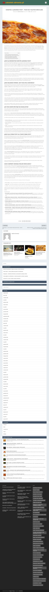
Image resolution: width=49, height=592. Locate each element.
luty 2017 (4, 416)
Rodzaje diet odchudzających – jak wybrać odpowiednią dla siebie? (18, 439)
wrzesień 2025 (5, 318)
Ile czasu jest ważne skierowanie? (8, 487)
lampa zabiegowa (36, 528)
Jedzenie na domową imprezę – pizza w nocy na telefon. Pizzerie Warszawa (18, 204)
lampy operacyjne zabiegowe (38, 530)
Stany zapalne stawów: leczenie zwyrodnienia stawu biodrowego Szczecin (9, 503)
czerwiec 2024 (5, 339)
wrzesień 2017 (5, 400)
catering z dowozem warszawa (39, 500)
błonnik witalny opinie (37, 496)
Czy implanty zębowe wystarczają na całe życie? (8, 496)
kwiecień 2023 (5, 351)
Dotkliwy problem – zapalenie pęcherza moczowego (9, 510)
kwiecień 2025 (5, 330)
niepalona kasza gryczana (38, 543)
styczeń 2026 (5, 309)
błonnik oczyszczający (37, 494)
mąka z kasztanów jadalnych (38, 537)
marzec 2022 (5, 360)
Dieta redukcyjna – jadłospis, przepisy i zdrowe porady (16, 447)
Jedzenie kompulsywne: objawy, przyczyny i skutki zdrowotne (13, 269)
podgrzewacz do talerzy (37, 561)
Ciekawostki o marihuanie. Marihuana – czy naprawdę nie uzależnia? (9, 490)
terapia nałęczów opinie (37, 574)
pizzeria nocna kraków (37, 557)
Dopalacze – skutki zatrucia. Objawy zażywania (8, 493)
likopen (33, 68)
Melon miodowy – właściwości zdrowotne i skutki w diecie (18, 253)
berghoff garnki (36, 489)
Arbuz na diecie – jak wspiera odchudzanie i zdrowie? (15, 462)
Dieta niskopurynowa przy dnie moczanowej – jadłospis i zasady (40, 253)
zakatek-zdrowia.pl (20, 11)
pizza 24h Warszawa (36, 552)
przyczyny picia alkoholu (38, 565)
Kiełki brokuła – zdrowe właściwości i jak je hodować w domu (24, 517)
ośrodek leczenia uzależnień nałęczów (38, 550)
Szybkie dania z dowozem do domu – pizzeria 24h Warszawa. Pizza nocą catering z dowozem (21, 197)
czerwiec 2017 (5, 407)
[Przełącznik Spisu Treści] (18, 53)
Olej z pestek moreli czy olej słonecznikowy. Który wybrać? (16, 454)
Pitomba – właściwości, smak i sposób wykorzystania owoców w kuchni (18, 470)
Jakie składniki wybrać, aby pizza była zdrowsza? (12, 55)
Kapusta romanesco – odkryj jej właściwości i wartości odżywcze (17, 458)
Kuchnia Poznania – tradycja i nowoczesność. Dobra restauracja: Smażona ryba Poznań (20, 207)
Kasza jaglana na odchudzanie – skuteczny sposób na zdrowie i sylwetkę (15, 276)
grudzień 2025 (5, 311)
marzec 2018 (5, 386)
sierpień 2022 (5, 358)
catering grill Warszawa (37, 498)
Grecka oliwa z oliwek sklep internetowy (38, 519)
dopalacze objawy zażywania (38, 507)
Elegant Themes (12, 590)
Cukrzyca (4, 424)
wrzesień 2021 (5, 365)
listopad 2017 (5, 395)
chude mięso (39, 46)
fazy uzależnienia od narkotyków (39, 514)
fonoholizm (35, 516)
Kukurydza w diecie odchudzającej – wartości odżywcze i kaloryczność (7, 254)
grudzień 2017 (5, 393)
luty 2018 (4, 388)
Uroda (4, 431)
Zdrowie (4, 433)
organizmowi (33, 63)
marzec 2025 (5, 332)
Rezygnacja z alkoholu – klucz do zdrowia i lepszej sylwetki (24, 501)
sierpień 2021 (5, 367)
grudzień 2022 (5, 353)
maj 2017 (4, 409)
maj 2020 (4, 381)
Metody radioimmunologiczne (12, 451)
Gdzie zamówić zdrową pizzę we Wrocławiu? (12, 58)
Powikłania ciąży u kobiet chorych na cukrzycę (14, 477)
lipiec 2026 (5, 295)
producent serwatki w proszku (39, 563)
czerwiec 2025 (5, 325)
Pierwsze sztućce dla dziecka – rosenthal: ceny (14, 443)
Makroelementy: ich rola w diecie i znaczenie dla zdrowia (16, 466)
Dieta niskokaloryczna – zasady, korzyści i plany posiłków (24, 491)
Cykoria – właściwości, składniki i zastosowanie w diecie (23, 507)
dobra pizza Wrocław (37, 502)
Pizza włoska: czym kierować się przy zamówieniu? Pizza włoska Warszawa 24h (18, 193)
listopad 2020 (5, 379)
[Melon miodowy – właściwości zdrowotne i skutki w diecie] (19, 248)
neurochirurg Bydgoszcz (38, 541)
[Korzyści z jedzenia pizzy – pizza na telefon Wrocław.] (24, 28)
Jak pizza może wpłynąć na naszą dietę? (11, 56)
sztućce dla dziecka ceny (38, 572)
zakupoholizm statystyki (38, 585)
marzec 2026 (5, 304)
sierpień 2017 (5, 402)
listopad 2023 (5, 346)
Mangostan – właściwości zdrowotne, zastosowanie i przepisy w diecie (15, 273)
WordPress (21, 590)
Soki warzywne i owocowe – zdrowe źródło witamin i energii (23, 494)
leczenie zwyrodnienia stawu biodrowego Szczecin (38, 533)
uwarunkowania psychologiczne (39, 580)
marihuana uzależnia (37, 535)
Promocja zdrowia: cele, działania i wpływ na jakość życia (24, 511)
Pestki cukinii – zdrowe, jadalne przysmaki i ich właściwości (13, 271)
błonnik (19, 64)
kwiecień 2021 (5, 374)
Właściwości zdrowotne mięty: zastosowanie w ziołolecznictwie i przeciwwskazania (23, 497)
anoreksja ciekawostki (37, 487)
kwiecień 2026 (5, 302)
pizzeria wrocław (36, 559)
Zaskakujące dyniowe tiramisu (29, 257)
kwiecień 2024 (5, 344)
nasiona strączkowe (37, 539)
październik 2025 (6, 316)
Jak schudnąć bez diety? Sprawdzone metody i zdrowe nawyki (24, 514)
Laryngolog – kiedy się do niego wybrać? (9, 507)
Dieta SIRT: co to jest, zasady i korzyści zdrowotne (11, 278)
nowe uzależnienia (36, 545)
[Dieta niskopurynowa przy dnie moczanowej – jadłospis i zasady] (41, 248)
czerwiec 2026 (5, 297)
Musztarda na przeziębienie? (7, 505)
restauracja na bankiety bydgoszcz (37, 568)
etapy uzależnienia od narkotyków (37, 510)
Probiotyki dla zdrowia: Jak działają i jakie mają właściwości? (24, 504)
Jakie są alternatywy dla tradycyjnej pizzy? (11, 57)
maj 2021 (4, 372)
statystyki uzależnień (37, 570)
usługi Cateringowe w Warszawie (39, 578)
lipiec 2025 (5, 323)
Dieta (29, 11)
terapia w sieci (36, 576)
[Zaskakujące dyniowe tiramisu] (30, 250)
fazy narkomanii (36, 512)
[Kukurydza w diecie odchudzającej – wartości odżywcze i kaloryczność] (8, 248)
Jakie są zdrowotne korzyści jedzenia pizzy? (12, 54)
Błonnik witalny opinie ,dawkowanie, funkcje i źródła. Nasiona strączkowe (18, 211)
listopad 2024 (5, 337)
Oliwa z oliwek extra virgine (38, 547)
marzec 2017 (5, 414)
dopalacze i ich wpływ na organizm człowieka (37, 505)
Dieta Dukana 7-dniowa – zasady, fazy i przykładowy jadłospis (24, 487)
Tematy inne (5, 429)
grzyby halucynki (36, 521)
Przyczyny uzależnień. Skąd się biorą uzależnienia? (8, 499)
